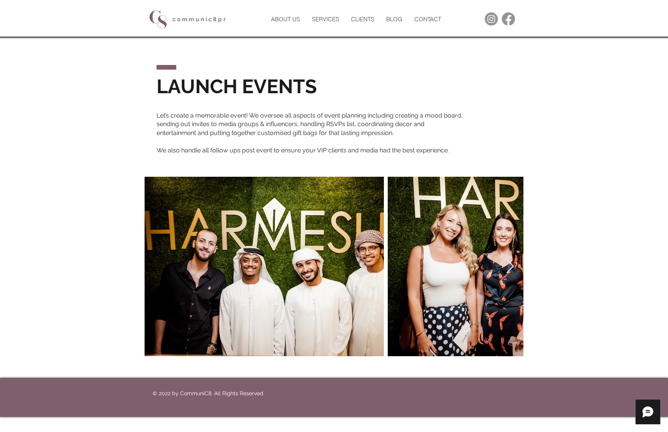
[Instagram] (491, 19)
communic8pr (199, 19)
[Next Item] (510, 266)
